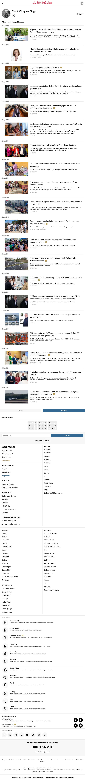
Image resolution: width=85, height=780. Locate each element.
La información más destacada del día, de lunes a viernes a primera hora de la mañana (31, 621)
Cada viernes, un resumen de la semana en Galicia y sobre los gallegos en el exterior (31, 669)
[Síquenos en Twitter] (9, 734)
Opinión (4, 550)
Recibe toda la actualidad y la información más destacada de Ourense (27, 707)
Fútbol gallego (7, 609)
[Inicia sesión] (81, 3)
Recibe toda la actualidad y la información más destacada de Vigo (26, 700)
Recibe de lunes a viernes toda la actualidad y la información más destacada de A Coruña (32, 676)
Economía (5, 540)
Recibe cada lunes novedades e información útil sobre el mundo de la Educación (30, 645)
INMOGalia (6, 506)
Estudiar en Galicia (51, 543)
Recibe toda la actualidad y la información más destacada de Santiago (27, 692)
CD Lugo (5, 599)
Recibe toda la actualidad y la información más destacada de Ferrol (27, 684)
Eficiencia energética (9, 521)
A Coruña (47, 449)
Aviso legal (15, 777)
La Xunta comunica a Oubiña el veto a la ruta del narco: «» (55, 297)
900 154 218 (42, 747)
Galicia (4, 536)
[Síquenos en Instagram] (15, 734)
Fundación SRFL (22, 759)
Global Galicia (49, 540)
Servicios (5, 499)
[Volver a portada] (43, 3)
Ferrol (46, 470)
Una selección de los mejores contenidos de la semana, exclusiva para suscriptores (31, 636)
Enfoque (47, 560)
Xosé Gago (33, 39)
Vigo (46, 490)
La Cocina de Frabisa (52, 546)
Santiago (47, 486)
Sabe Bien (48, 536)
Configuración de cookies (67, 777)
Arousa (46, 456)
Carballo (47, 463)
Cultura (4, 560)
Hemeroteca (6, 457)
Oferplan (5, 503)
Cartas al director (8, 484)
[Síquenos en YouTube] (27, 734)
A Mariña (47, 453)
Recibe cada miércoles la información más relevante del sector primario (28, 652)
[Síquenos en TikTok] (33, 734)
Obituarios (5, 573)
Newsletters (6, 472)
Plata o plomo (49, 553)
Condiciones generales (51, 777)
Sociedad (5, 557)
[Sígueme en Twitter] (14, 15)
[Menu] (3, 3)
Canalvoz (53, 759)
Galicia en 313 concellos (53, 493)
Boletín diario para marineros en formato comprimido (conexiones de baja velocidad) (31, 660)
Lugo (46, 476)
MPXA (76, 759)
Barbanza (47, 459)
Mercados (47, 576)
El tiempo (5, 580)
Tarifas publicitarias (9, 496)
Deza (46, 466)
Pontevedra (48, 483)
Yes (45, 583)
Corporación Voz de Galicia (9, 759)
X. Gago (38, 57)
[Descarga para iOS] (76, 720)
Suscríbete (6, 460)
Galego (47, 440)
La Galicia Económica (10, 577)
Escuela (47, 587)
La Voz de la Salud (51, 533)
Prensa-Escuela (69, 759)
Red (45, 550)
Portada (4, 533)
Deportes (5, 553)
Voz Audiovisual (32, 759)
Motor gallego (7, 612)
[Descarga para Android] (81, 720)
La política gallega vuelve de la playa (44, 67)
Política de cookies (38, 777)
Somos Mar (6, 570)
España (4, 543)
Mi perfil (4, 469)
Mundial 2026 (7, 585)
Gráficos (5, 563)
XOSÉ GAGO (33, 382)
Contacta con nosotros (10, 487)
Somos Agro (6, 567)
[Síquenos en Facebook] (4, 734)
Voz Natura (60, 759)
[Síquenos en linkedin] (21, 734)
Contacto (5, 513)
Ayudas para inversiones (11, 524)
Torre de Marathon (8, 589)
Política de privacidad (25, 777)
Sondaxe (47, 759)
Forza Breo (6, 605)
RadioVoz (40, 759)
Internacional (6, 546)
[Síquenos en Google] (44, 734)
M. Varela (33, 57)
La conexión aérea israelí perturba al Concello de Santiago (53, 145)
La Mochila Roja (50, 567)
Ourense (47, 480)
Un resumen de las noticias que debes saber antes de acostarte (26, 629)
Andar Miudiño (7, 602)
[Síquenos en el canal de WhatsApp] (38, 734)
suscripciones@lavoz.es (42, 752)
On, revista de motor (51, 590)
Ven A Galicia (49, 557)
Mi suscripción (7, 450)
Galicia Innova (49, 570)
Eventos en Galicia (8, 509)
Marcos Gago (34, 229)
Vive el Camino (49, 563)
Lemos (46, 473)
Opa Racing (6, 595)
